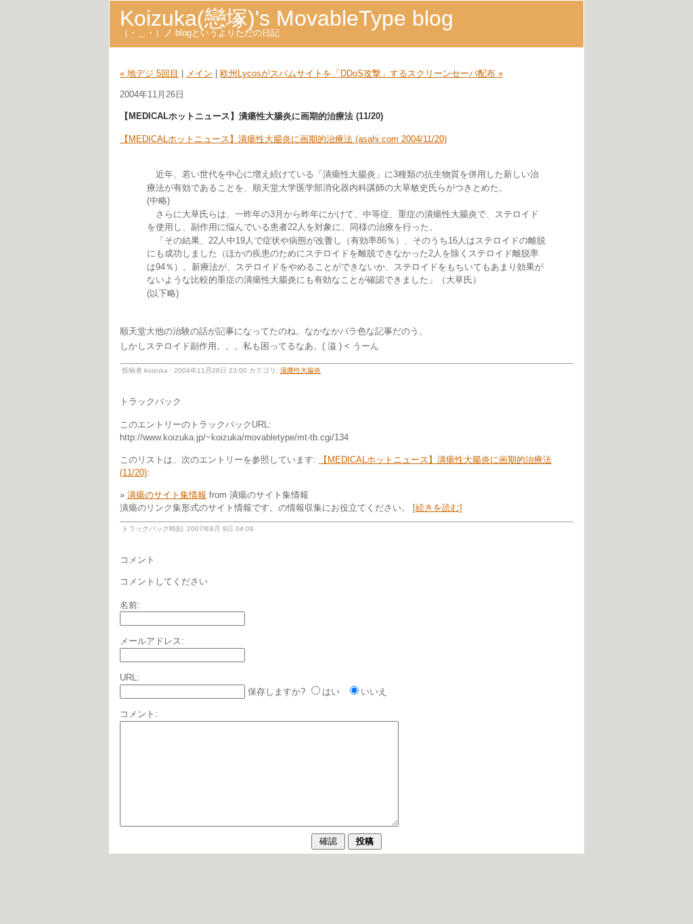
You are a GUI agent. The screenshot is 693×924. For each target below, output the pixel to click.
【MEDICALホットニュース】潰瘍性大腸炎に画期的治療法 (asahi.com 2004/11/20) (283, 139)
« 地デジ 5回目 (149, 73)
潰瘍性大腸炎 (300, 370)
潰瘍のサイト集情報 (166, 495)
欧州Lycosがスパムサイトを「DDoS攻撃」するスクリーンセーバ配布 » (361, 73)
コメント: (139, 714)
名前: (130, 605)
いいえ (374, 692)
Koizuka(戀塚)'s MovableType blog (286, 18)
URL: (129, 677)
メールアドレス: (152, 641)
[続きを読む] (437, 508)
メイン (199, 73)
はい (331, 692)
